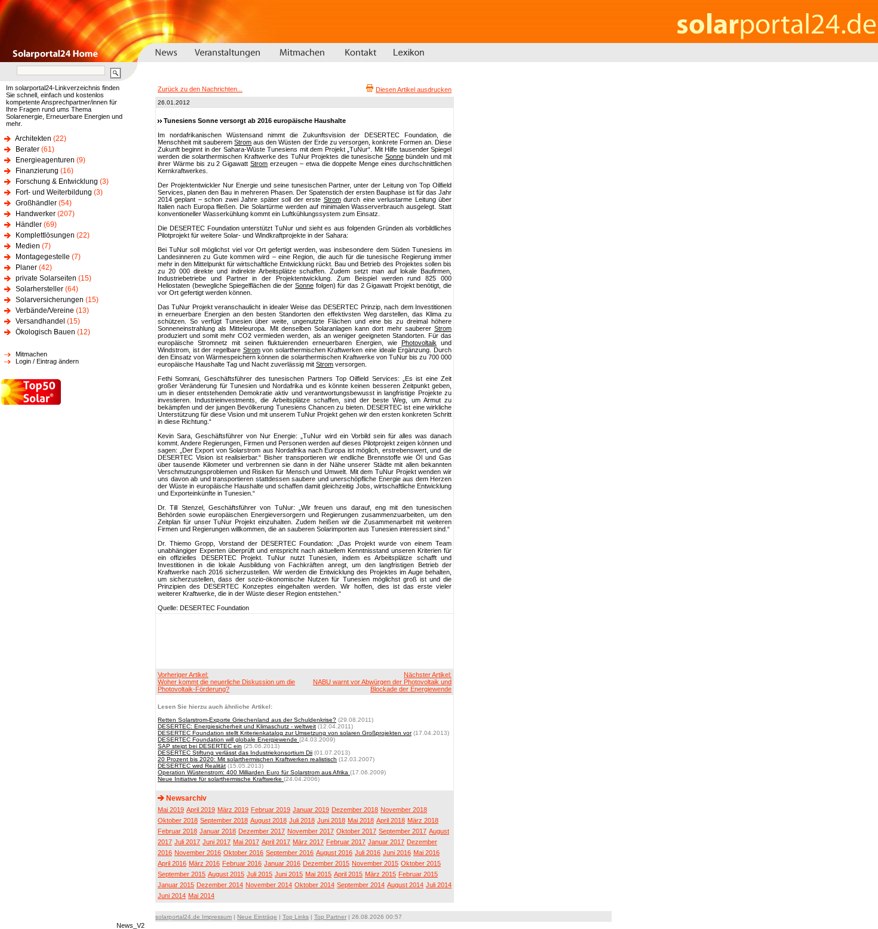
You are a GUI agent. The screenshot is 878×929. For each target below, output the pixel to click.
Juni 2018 (331, 820)
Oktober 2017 (356, 831)
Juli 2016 (367, 852)
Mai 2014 (201, 895)
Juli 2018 (302, 820)
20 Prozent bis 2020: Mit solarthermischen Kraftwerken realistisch (247, 759)
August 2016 (334, 852)
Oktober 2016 (243, 852)
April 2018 (390, 820)
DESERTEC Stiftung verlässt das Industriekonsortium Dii (235, 752)
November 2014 (268, 884)
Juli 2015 (259, 874)
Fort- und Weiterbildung (54, 192)
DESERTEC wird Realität (192, 765)
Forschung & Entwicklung (57, 181)
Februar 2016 (242, 863)
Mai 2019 (171, 809)
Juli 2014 (439, 884)
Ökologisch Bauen (45, 332)
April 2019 (200, 809)
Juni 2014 (172, 895)
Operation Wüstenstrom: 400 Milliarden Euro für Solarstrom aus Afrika (254, 772)
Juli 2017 (187, 841)
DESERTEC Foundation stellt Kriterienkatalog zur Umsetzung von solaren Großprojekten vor (285, 733)
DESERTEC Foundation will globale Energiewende (228, 739)
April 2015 (348, 874)
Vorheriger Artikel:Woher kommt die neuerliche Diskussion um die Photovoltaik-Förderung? (226, 682)
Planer (26, 267)
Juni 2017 (216, 841)
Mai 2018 (361, 820)
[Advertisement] (303, 641)
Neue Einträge (257, 916)
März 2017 (308, 841)
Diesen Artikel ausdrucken (414, 89)
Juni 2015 (289, 874)
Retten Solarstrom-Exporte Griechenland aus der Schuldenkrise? (247, 719)
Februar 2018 (177, 831)
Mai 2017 (246, 841)
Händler (29, 224)
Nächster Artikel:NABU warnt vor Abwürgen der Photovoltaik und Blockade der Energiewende (382, 682)
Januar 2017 (386, 841)
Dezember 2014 (220, 884)
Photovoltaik (419, 342)
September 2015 (181, 874)
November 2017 (310, 831)
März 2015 (380, 874)
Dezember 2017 (261, 831)
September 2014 (361, 884)
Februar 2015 (418, 874)
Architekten (33, 138)
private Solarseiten (46, 278)
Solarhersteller (39, 289)
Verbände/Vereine (45, 310)
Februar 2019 (270, 809)
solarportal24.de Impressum (193, 916)
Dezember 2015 (326, 863)
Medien (28, 246)
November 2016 (197, 852)
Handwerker (36, 214)
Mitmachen (31, 354)
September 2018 (224, 820)
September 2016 (290, 852)
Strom (242, 142)
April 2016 (172, 863)
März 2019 (232, 809)
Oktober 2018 (178, 820)
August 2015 (226, 874)
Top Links (296, 916)
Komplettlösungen (45, 235)
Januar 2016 (282, 863)
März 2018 (422, 820)
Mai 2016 (426, 852)
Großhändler (36, 203)
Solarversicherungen (50, 300)
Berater (27, 149)
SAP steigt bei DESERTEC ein (200, 746)
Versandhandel (40, 321)
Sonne (394, 156)
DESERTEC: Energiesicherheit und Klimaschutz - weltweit (237, 726)
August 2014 (405, 884)
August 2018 (268, 820)
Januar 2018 (217, 831)
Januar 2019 (311, 809)
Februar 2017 (346, 841)
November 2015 (375, 863)
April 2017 (276, 841)
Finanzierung (37, 171)
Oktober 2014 (314, 884)
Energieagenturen (45, 160)
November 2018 (403, 809)
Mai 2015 (318, 874)
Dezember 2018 (354, 809)
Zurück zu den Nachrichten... (200, 89)
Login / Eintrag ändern (47, 361)
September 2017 (402, 831)
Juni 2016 (397, 852)
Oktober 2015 (421, 863)
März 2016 (204, 863)
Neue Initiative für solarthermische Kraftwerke (221, 779)
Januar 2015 (176, 884)
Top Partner (330, 916)
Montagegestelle (43, 257)
